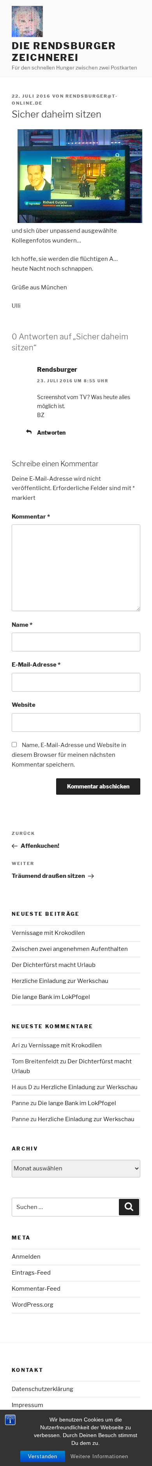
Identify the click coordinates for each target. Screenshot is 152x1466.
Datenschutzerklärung (42, 1389)
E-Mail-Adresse (36, 664)
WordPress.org (32, 1304)
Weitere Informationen (99, 1456)
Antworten (51, 432)
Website (23, 704)
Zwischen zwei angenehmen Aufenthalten (70, 948)
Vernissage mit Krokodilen (48, 932)
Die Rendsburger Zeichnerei (64, 51)
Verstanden (42, 1456)
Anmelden (26, 1256)
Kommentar (31, 516)
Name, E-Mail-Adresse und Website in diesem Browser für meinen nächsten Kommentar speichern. (69, 755)
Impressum (27, 1405)
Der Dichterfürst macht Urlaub (53, 964)
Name (22, 624)
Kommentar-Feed (36, 1288)
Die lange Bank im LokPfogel (51, 997)
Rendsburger (57, 369)
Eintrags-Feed (31, 1272)
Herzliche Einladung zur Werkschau (60, 980)
